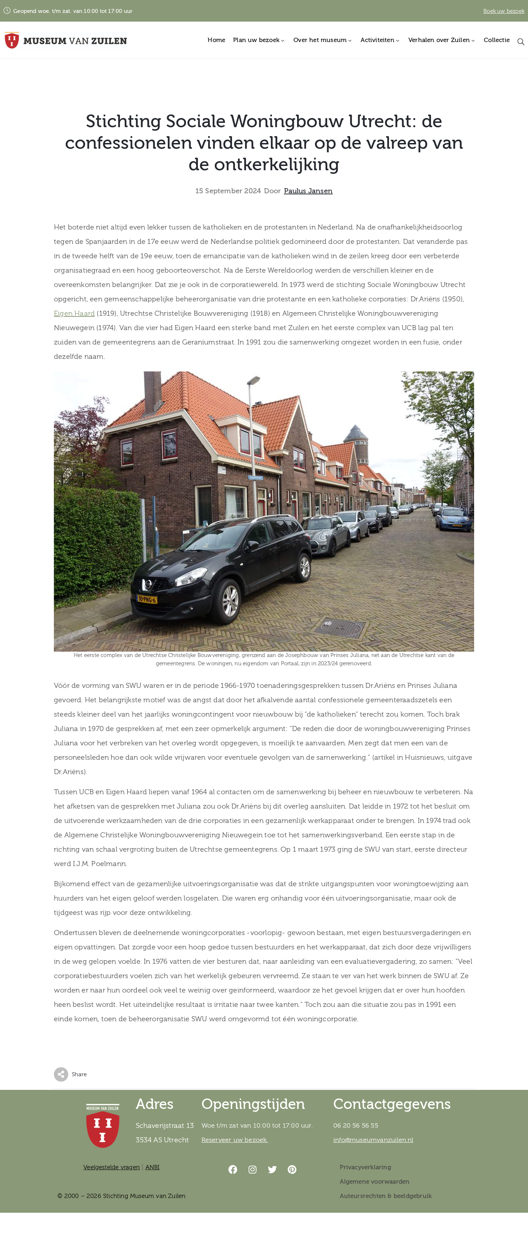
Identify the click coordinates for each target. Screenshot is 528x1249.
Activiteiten (377, 40)
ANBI (152, 1167)
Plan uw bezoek (256, 40)
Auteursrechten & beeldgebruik (386, 1196)
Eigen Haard (74, 313)
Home (216, 40)
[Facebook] (233, 1169)
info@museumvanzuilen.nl (373, 1140)
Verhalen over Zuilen (439, 40)
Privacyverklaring (365, 1167)
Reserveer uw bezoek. (235, 1140)
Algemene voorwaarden (374, 1181)
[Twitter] (273, 1169)
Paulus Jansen (308, 191)
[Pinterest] (292, 1169)
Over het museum (320, 40)
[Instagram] (253, 1169)
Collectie (497, 40)
